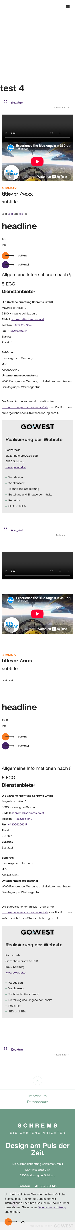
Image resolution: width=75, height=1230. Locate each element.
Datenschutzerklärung (52, 1207)
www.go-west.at (15, 467)
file (21, 214)
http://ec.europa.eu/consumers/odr (25, 407)
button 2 (23, 264)
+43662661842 (22, 325)
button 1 (23, 255)
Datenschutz (37, 1102)
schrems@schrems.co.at (27, 319)
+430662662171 (18, 331)
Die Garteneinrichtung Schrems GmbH (13, 6)
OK (23, 1221)
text (11, 214)
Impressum (37, 1096)
